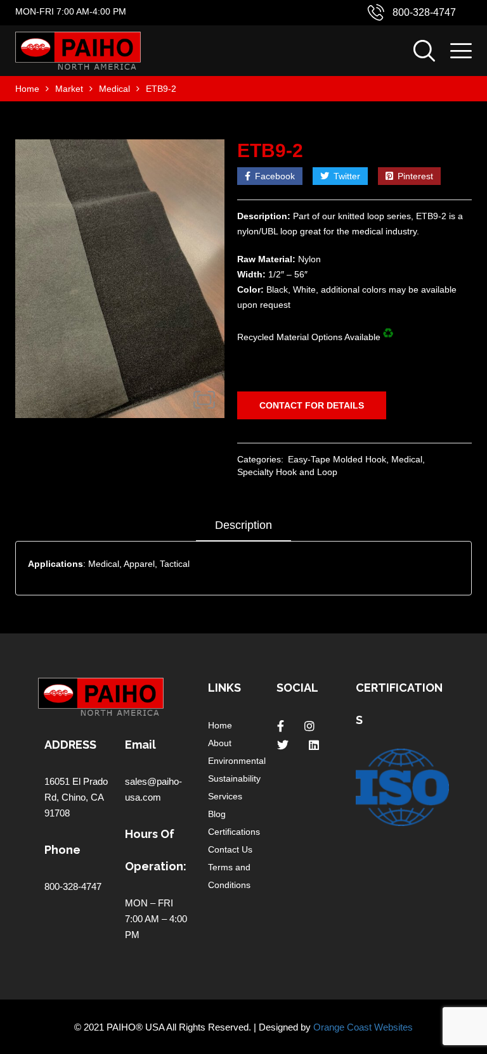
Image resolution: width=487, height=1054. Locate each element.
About (219, 743)
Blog (217, 814)
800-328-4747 (424, 12)
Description (243, 525)
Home (27, 89)
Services (225, 796)
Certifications (234, 832)
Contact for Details (311, 405)
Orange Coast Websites (363, 1027)
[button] (204, 400)
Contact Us (230, 849)
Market (69, 89)
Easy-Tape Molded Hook (337, 459)
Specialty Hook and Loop (287, 472)
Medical (114, 89)
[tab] (243, 529)
